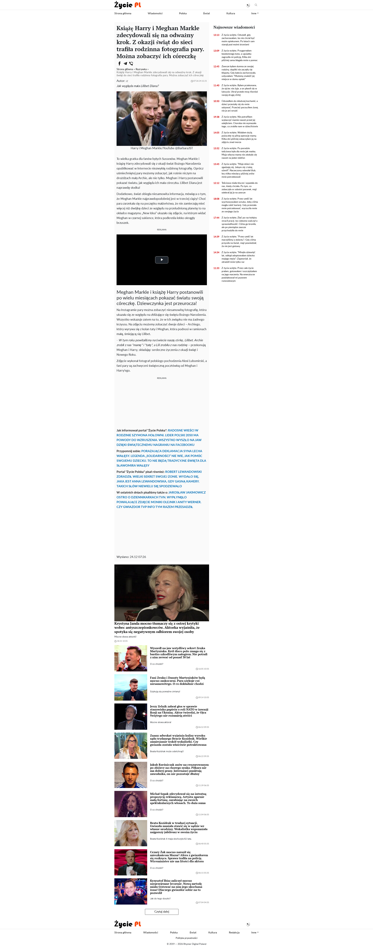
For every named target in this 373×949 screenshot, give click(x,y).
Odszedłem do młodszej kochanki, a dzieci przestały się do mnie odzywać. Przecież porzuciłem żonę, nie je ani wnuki (240, 106)
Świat (206, 13)
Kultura (230, 13)
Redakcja (234, 932)
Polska (183, 13)
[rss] (248, 5)
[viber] (131, 63)
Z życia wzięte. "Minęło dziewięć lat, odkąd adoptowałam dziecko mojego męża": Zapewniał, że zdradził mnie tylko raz (238, 257)
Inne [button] (253, 13)
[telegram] (125, 63)
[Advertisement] (162, 403)
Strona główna (122, 13)
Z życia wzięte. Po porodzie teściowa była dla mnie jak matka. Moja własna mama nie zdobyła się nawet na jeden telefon (239, 153)
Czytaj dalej (161, 911)
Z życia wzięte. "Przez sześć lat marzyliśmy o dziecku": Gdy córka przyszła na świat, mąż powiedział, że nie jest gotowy (239, 241)
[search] (256, 5)
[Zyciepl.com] (127, 5)
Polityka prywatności (186, 938)
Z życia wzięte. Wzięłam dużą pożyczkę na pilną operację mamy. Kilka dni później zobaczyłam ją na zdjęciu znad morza (239, 137)
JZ (127, 81)
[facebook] (119, 63)
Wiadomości (155, 13)
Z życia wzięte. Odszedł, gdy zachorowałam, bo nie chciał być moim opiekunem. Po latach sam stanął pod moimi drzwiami (238, 40)
